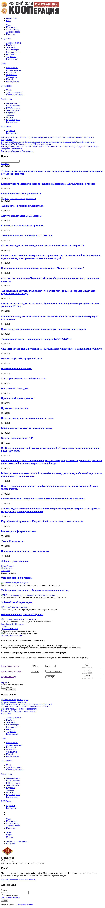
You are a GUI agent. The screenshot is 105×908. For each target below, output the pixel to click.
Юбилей (9, 79)
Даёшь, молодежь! (14, 92)
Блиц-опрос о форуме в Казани (18, 531)
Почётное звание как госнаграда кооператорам (27, 418)
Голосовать (10, 690)
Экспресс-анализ (13, 43)
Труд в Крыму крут (12, 541)
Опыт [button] (3, 63)
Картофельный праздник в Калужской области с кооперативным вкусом (42, 521)
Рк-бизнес (10, 54)
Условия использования (16, 841)
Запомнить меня (11, 895)
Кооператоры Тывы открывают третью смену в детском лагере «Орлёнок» (43, 498)
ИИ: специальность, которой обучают (22, 614)
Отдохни (10, 117)
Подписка (10, 34)
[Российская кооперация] (30, 14)
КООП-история (13, 108)
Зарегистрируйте (25, 905)
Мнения (9, 837)
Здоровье (10, 115)
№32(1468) (5, 570)
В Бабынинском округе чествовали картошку (26, 428)
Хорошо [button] (4, 880)
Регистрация (11, 18)
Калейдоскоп (12, 122)
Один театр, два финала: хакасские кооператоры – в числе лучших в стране (43, 328)
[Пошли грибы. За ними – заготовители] (19, 709)
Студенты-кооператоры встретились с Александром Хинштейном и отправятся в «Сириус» (52, 348)
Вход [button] (8, 20)
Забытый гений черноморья (16, 602)
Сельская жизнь (13, 52)
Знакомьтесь (11, 74)
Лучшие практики (14, 70)
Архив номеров (13, 32)
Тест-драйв (11, 47)
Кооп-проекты (12, 81)
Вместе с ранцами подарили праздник (22, 225)
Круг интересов (13, 120)
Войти (4, 900)
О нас (8, 25)
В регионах (11, 72)
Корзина (4, 682)
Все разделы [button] (6, 137)
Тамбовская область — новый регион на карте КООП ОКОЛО (36, 338)
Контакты (10, 844)
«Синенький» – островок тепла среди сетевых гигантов (25, 706)
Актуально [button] (5, 38)
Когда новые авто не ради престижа (21, 193)
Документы (11, 57)
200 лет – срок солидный (15, 561)
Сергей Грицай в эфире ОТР (17, 438)
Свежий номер (12, 29)
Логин (4, 890)
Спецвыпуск (11, 77)
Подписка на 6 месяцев (11, 671)
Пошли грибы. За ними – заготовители (18, 711)
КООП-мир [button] (6, 126)
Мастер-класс (12, 68)
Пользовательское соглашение (22, 880)
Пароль (4, 892)
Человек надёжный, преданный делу (21, 358)
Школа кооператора (14, 95)
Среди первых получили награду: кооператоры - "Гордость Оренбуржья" (42, 268)
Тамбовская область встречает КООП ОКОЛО (27, 235)
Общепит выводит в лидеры (16, 577)
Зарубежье (10, 131)
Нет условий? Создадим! (14, 388)
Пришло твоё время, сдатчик (17, 398)
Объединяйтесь (13, 103)
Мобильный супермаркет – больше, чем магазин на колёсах (34, 590)
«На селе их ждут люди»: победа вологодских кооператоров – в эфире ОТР (42, 245)
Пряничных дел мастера (14, 408)
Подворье (10, 113)
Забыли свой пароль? (10, 898)
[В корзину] (99, 667)
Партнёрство (11, 133)
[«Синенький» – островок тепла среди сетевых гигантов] (26, 704)
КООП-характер (13, 106)
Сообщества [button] (6, 99)
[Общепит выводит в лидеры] (14, 700)
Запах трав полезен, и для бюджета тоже (23, 378)
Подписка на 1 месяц (10, 666)
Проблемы (10, 45)
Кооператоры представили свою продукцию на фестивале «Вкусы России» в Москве (48, 183)
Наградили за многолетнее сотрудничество (25, 551)
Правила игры (12, 50)
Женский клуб (12, 110)
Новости (5, 164)
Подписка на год (8, 676)
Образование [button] (6, 86)
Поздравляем (12, 59)
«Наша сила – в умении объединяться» (22, 205)
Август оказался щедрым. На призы (21, 215)
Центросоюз (11, 27)
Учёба (8, 90)
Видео (9, 835)
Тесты (8, 832)
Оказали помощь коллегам (16, 368)
